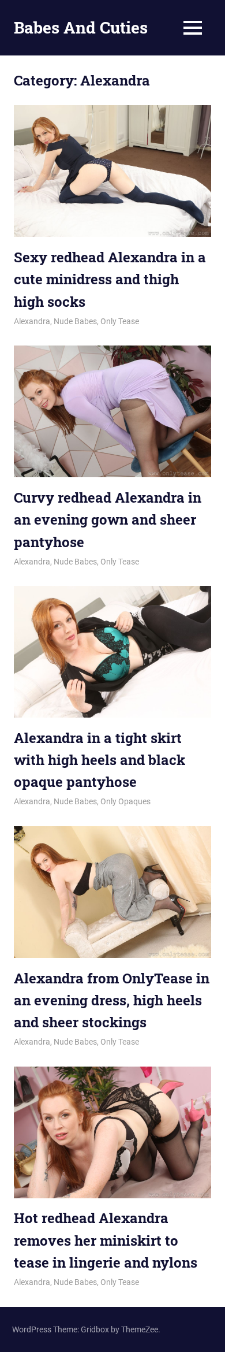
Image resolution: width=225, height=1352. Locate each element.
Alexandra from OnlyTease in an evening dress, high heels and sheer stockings (111, 1000)
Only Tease (119, 321)
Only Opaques (125, 801)
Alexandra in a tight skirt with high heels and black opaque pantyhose (99, 760)
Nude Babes (75, 321)
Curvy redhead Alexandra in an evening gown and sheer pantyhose (107, 519)
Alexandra (32, 321)
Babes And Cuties (81, 27)
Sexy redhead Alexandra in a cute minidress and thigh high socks (110, 279)
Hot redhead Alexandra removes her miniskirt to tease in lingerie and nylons (105, 1240)
